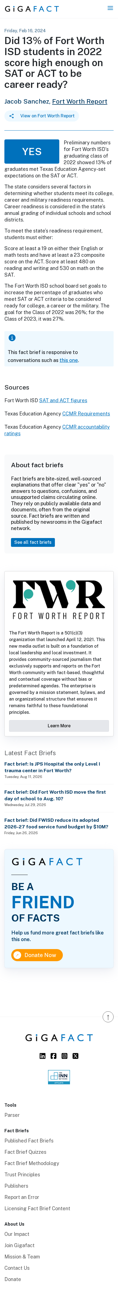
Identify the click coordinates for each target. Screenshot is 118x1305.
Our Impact (16, 1234)
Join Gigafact (19, 1245)
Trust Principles (22, 1174)
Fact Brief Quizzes (25, 1152)
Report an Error (21, 1197)
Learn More (59, 725)
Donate (12, 1279)
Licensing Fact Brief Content (37, 1208)
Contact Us (17, 1268)
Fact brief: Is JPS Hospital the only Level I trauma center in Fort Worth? (52, 767)
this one (69, 360)
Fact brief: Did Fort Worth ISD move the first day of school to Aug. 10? (55, 795)
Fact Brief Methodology (31, 1163)
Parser (12, 1115)
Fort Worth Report (79, 101)
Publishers (16, 1186)
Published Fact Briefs (29, 1141)
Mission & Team (22, 1257)
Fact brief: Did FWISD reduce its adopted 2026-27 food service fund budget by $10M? (56, 823)
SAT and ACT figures (63, 400)
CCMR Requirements (86, 414)
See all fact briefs (33, 542)
